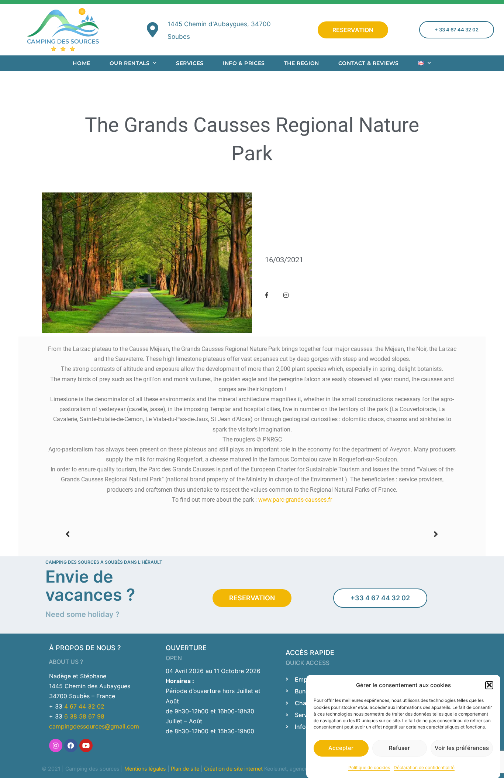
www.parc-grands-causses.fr (295, 499)
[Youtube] (86, 745)
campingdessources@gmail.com (94, 726)
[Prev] (158, 534)
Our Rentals (130, 63)
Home (81, 63)
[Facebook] (70, 745)
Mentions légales (145, 768)
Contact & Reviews (368, 63)
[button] (489, 685)
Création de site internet (233, 768)
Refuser (399, 747)
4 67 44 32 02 (84, 706)
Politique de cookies (369, 767)
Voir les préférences (462, 747)
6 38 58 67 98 (84, 716)
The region (301, 63)
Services (190, 63)
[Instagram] (55, 745)
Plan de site (185, 768)
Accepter (340, 747)
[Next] (345, 534)
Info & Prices (244, 63)
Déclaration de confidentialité (424, 767)
